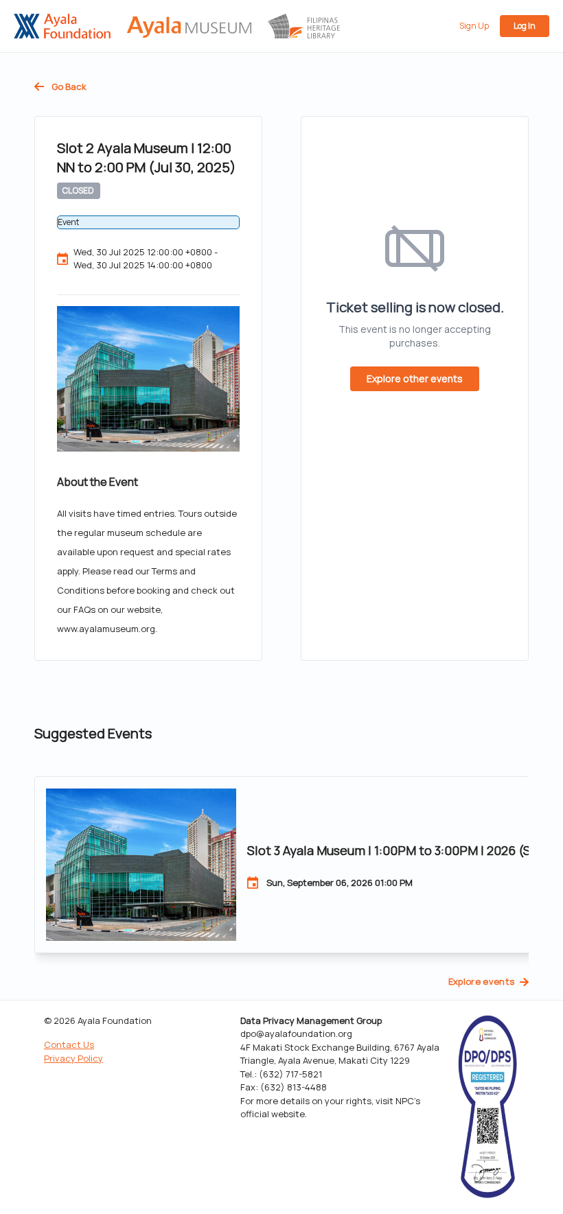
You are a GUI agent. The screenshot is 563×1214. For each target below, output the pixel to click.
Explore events (481, 981)
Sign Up (474, 26)
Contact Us (69, 1044)
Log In (525, 26)
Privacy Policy (73, 1058)
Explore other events (415, 378)
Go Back (68, 86)
